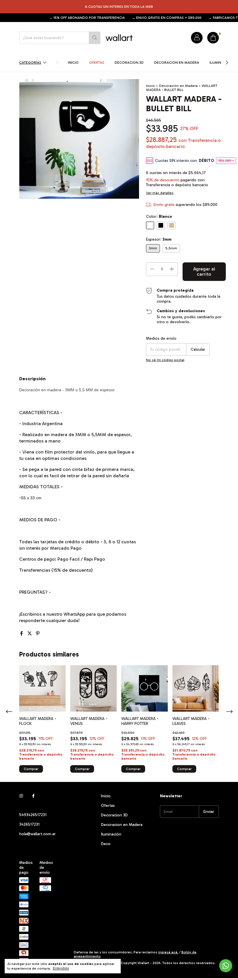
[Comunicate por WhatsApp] (225, 965)
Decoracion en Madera (176, 63)
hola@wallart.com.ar (37, 833)
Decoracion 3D (129, 63)
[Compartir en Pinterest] (37, 633)
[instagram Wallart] (21, 796)
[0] (213, 37)
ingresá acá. (168, 952)
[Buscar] (94, 38)
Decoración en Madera (178, 86)
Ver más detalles (160, 193)
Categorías (30, 63)
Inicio (73, 63)
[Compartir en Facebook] (22, 633)
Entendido (61, 968)
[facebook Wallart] (33, 796)
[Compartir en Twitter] (30, 633)
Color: (159, 216)
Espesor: (159, 239)
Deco (106, 843)
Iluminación (111, 834)
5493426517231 (32, 814)
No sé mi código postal (165, 360)
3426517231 (29, 824)
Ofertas (96, 63)
